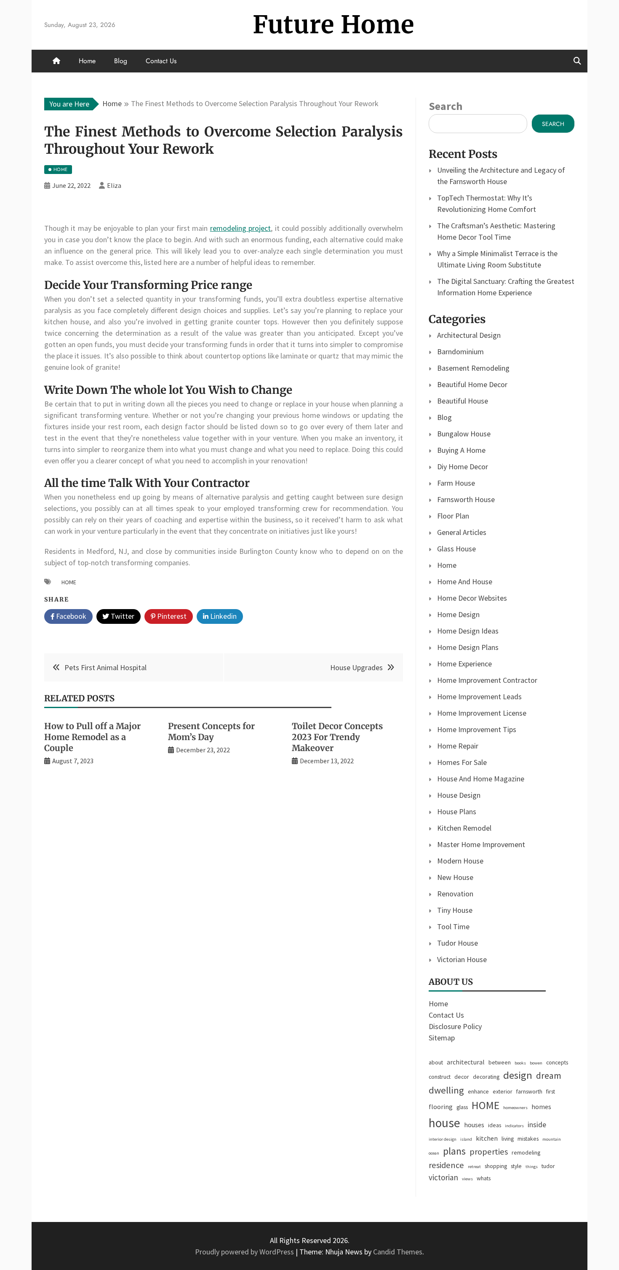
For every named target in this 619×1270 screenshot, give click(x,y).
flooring (441, 1106)
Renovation (455, 893)
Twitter (121, 616)
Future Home (333, 24)
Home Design (458, 614)
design (517, 1075)
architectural (466, 1062)
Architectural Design (469, 335)
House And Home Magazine (480, 778)
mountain (551, 1139)
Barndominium (460, 351)
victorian (443, 1177)
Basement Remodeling (473, 368)
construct (440, 1076)
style (516, 1166)
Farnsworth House (466, 499)
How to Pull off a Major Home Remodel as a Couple (92, 737)
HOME (68, 582)
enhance (478, 1091)
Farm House (456, 483)
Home (87, 61)
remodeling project (240, 228)
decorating (486, 1076)
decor (461, 1076)
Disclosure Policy (455, 1026)
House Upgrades (356, 667)
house (444, 1123)
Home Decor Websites (472, 598)
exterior (502, 1091)
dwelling (446, 1090)
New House (455, 877)
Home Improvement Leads (479, 696)
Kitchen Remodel (464, 828)
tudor (548, 1166)
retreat (474, 1166)
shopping (496, 1166)
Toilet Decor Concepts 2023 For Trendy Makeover (337, 737)
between (499, 1062)
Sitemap (442, 1038)
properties (489, 1151)
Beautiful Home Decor (472, 384)
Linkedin (222, 616)
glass (462, 1107)
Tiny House (454, 910)
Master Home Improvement (481, 844)
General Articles (461, 532)
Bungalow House (464, 433)
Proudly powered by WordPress (245, 1252)
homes (541, 1106)
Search (445, 106)
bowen (536, 1063)
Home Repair (457, 746)
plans (454, 1151)
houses (474, 1124)
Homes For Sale (462, 762)
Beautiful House (462, 401)
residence (446, 1165)
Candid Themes (397, 1252)
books (520, 1063)
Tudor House (457, 943)
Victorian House (462, 959)
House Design (458, 795)
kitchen (487, 1138)
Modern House (460, 861)
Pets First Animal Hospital (105, 667)
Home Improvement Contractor (487, 680)
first (550, 1091)
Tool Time (453, 926)
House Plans (456, 811)
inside (537, 1124)
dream (548, 1075)
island (466, 1139)
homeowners (515, 1107)
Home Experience (464, 663)
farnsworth (529, 1091)
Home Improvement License (481, 713)
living (508, 1138)
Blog (120, 61)
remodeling (526, 1152)
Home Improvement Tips (476, 729)
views (467, 1179)
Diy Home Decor (462, 466)
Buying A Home (461, 450)
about (436, 1062)
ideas (494, 1125)
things (532, 1166)
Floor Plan (453, 516)
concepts (557, 1062)
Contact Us (161, 61)
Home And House (464, 581)
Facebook (70, 616)
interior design (442, 1139)
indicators (514, 1125)
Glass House (456, 548)
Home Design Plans (468, 647)
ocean (434, 1153)
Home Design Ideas (468, 631)
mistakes (528, 1138)
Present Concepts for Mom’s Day (211, 731)
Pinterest (171, 616)
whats (484, 1178)
